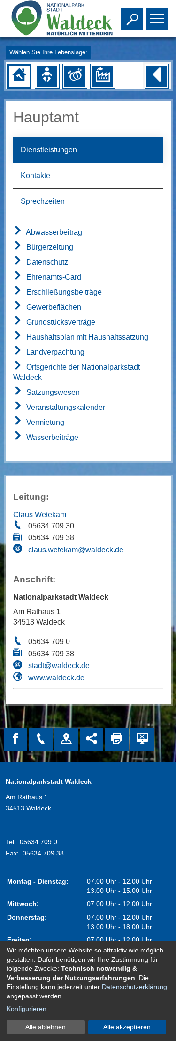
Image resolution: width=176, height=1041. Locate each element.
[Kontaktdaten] (41, 739)
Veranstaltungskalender (64, 407)
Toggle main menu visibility (155, 18)
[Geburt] (47, 76)
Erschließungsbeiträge (63, 292)
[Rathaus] (66, 739)
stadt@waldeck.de (59, 665)
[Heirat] (74, 76)
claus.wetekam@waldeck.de (75, 550)
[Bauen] (19, 76)
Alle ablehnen (45, 1027)
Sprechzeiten (43, 201)
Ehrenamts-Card (52, 277)
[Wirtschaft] (102, 76)
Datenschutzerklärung (134, 986)
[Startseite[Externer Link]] (53, 18)
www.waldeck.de (56, 678)
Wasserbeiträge (51, 437)
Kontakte (35, 175)
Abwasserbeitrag (53, 232)
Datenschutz (46, 262)
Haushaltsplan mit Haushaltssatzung (86, 337)
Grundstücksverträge (59, 322)
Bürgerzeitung (48, 247)
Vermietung (44, 422)
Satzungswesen (52, 392)
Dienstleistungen (49, 150)
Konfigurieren (26, 1008)
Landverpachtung (54, 352)
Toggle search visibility (130, 18)
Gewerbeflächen (52, 307)
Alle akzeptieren (127, 1027)
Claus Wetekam (39, 515)
